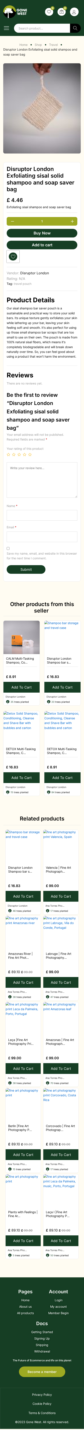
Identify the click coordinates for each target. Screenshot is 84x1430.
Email (11, 527)
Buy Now (42, 233)
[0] (49, 12)
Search (75, 28)
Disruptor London (34, 273)
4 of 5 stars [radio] (24, 454)
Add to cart (42, 245)
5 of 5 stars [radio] (30, 454)
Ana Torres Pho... (54, 905)
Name (12, 506)
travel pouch (22, 283)
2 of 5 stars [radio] (14, 454)
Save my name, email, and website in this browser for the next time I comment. (42, 556)
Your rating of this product (25, 448)
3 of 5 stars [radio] (19, 454)
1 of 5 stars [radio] (8, 454)
